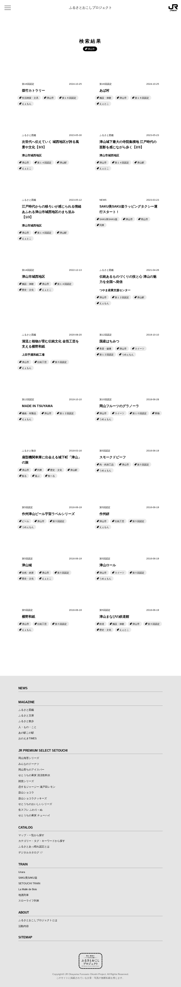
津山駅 (63, 162)
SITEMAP (25, 937)
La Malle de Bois (27, 889)
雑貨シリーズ (26, 781)
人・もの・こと (27, 727)
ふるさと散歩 (26, 721)
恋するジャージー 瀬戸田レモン (36, 786)
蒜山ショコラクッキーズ (32, 798)
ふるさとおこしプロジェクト (90, 7)
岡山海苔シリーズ (28, 758)
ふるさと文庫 (26, 715)
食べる (51, 476)
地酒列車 (23, 894)
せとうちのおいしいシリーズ (35, 804)
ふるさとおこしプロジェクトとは (37, 920)
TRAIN (23, 864)
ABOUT (23, 912)
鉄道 (101, 624)
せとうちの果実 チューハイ (34, 815)
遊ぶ (37, 476)
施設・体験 (105, 98)
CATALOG (25, 827)
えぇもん (26, 103)
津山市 (50, 98)
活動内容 (23, 926)
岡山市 (144, 219)
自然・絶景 (28, 572)
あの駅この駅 (26, 732)
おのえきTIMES (27, 738)
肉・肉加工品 (106, 464)
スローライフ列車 (28, 900)
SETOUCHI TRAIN (29, 883)
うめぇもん (128, 354)
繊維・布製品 (29, 413)
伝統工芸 (42, 362)
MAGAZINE (26, 702)
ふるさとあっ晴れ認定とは (33, 846)
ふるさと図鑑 (26, 709)
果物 (157, 413)
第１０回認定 (139, 413)
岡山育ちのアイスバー (31, 769)
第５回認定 (61, 362)
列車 (101, 225)
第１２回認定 (122, 297)
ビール (25, 521)
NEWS (23, 688)
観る (24, 476)
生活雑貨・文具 (30, 98)
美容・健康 (105, 348)
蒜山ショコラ (26, 792)
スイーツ (139, 348)
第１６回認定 (69, 98)
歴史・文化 (28, 290)
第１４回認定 (44, 162)
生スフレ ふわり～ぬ (30, 809)
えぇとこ (104, 103)
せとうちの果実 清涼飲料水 (34, 775)
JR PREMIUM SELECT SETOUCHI (43, 750)
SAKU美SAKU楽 (108, 219)
